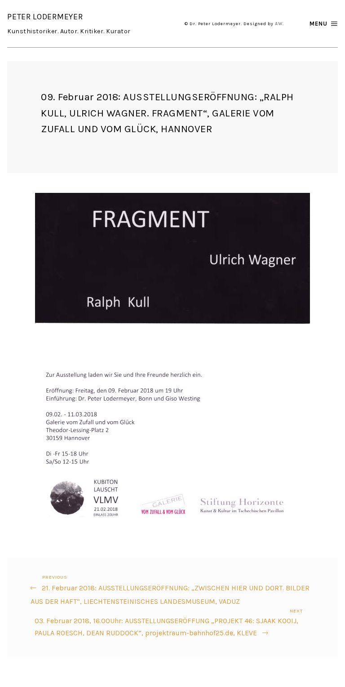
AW (279, 24)
